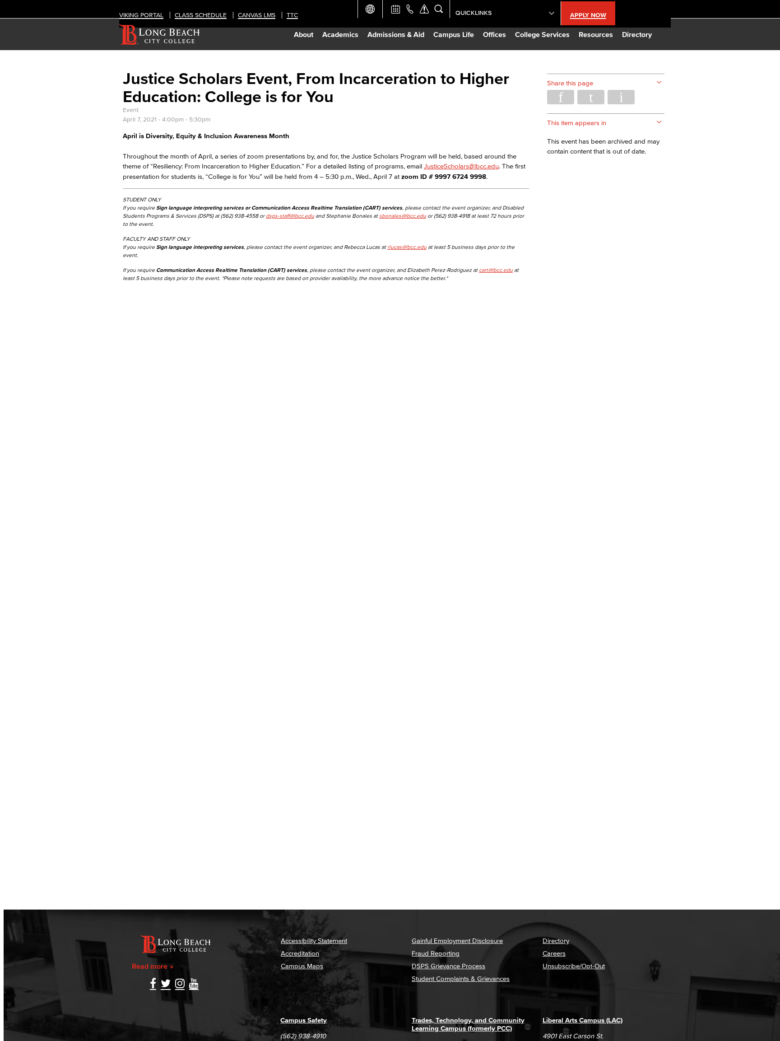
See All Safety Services (424, 9)
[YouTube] (194, 984)
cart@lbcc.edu (496, 270)
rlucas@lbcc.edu (407, 247)
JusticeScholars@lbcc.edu (461, 166)
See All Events (395, 9)
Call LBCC (410, 9)
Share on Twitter (590, 97)
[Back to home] (159, 34)
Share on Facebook (560, 97)
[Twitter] (165, 984)
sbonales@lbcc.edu (402, 216)
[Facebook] (153, 984)
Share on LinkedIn (621, 97)
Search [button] (438, 9)
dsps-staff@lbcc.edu (290, 216)
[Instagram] (180, 984)
